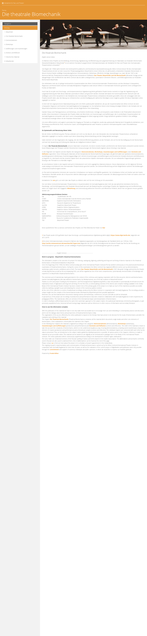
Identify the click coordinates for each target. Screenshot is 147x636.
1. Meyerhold (8, 32)
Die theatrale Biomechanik (31, 14)
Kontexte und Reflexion (97, 326)
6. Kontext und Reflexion (12, 53)
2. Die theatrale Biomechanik (13, 36)
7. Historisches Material (11, 57)
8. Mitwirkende (9, 61)
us (52, 343)
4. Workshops (8, 44)
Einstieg (6, 28)
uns (54, 180)
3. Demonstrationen (10, 40)
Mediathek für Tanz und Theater (14, 3)
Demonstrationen (87, 152)
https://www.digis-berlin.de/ (120, 235)
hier (103, 228)
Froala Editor (54, 353)
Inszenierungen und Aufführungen (115, 152)
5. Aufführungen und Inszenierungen (15, 49)
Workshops (98, 152)
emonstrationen (100, 324)
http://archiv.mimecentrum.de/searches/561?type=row (61, 243)
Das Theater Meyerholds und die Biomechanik (110, 75)
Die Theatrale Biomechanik (59, 319)
